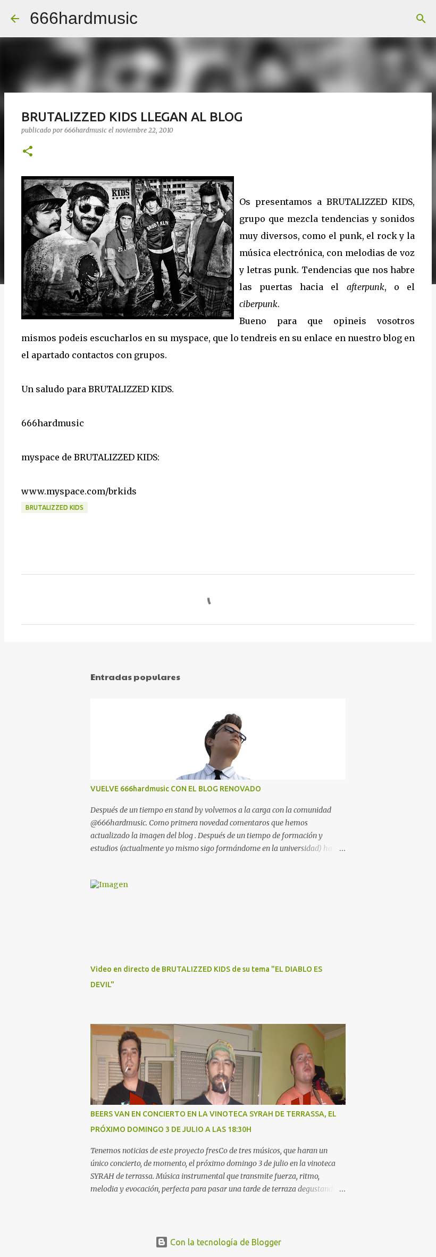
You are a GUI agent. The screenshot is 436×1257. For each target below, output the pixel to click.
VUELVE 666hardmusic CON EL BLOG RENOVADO (175, 788)
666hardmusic (84, 18)
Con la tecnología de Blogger (224, 1242)
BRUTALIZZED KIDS (54, 507)
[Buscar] (152, 18)
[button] (27, 152)
